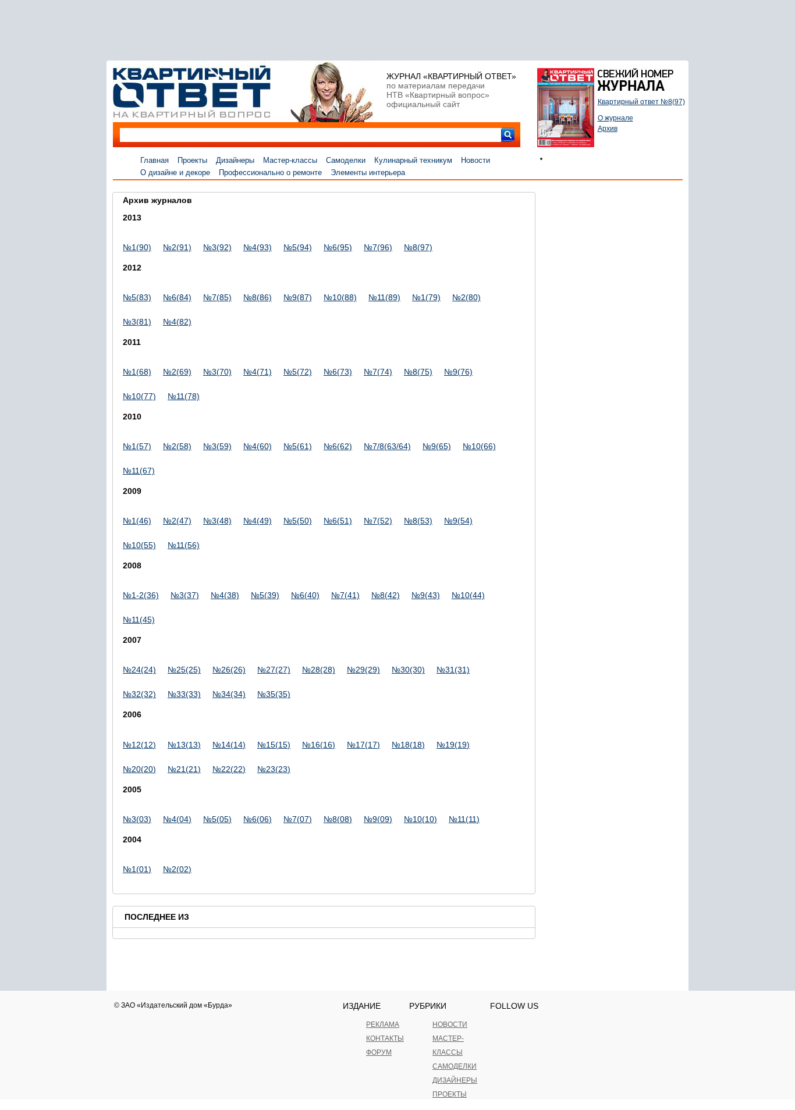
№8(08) (338, 819)
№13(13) (184, 744)
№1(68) (137, 371)
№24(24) (139, 669)
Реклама (382, 1024)
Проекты (192, 160)
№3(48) (217, 520)
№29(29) (363, 669)
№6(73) (338, 371)
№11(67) (139, 470)
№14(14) (229, 744)
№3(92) (217, 247)
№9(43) (425, 595)
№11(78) (184, 396)
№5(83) (137, 297)
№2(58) (177, 446)
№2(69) (177, 371)
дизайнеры (454, 1080)
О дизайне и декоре (175, 172)
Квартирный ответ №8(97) (641, 102)
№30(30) (408, 669)
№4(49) (257, 520)
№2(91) (177, 247)
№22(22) (229, 769)
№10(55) (139, 545)
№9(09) (378, 819)
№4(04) (177, 819)
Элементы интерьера (368, 172)
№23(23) (273, 769)
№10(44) (468, 595)
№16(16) (318, 744)
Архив (607, 128)
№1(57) (137, 446)
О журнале (615, 118)
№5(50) (297, 520)
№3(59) (217, 446)
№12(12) (139, 744)
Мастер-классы (290, 160)
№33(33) (184, 694)
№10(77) (139, 396)
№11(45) (139, 619)
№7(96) (378, 247)
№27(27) (273, 669)
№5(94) (297, 247)
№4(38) (225, 595)
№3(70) (217, 371)
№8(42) (385, 595)
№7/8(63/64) (387, 446)
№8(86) (257, 297)
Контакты (385, 1038)
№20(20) (139, 769)
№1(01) (137, 869)
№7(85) (217, 297)
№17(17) (363, 744)
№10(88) (340, 297)
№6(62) (338, 446)
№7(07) (297, 819)
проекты (449, 1094)
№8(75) (418, 371)
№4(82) (177, 321)
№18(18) (408, 744)
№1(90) (137, 247)
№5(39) (265, 595)
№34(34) (229, 694)
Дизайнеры (235, 160)
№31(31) (453, 669)
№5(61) (297, 446)
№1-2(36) (141, 595)
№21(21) (184, 769)
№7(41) (345, 595)
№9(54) (458, 520)
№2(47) (177, 520)
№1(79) (426, 297)
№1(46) (137, 520)
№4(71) (257, 371)
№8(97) (418, 247)
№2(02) (177, 869)
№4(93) (257, 247)
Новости (475, 160)
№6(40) (305, 595)
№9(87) (297, 297)
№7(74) (378, 371)
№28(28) (318, 669)
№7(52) (378, 520)
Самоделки (345, 160)
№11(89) (384, 297)
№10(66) (479, 446)
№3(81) (137, 321)
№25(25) (184, 669)
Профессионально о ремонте (270, 172)
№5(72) (297, 371)
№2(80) (466, 297)
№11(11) (464, 819)
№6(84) (177, 297)
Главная (154, 160)
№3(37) (185, 595)
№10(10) (420, 819)
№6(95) (338, 247)
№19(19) (453, 744)
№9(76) (458, 371)
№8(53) (418, 520)
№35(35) (273, 694)
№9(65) (437, 446)
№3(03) (137, 819)
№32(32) (139, 694)
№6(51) (338, 520)
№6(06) (257, 819)
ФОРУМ (379, 1052)
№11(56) (184, 545)
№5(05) (217, 819)
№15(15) (273, 744)
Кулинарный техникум (413, 160)
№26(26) (229, 669)
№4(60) (257, 446)
